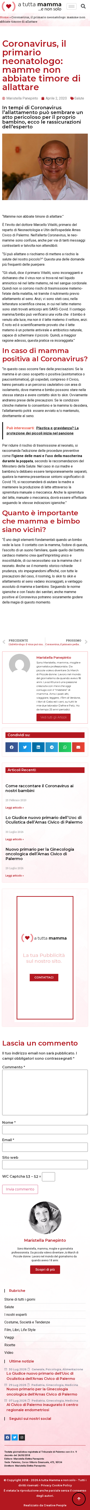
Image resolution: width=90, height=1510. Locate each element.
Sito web (10, 1157)
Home (4, 17)
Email (8, 1140)
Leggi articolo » (14, 807)
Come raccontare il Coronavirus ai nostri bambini (39, 788)
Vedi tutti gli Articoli (53, 717)
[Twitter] (15, 1437)
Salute (79, 98)
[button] (11, 747)
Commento (13, 1067)
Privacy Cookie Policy (56, 1485)
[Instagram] (22, 1437)
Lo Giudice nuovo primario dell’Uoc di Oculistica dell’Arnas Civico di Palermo (44, 820)
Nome (9, 1122)
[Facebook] (7, 1437)
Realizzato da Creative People (45, 1505)
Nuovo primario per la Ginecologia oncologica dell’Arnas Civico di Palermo (39, 854)
